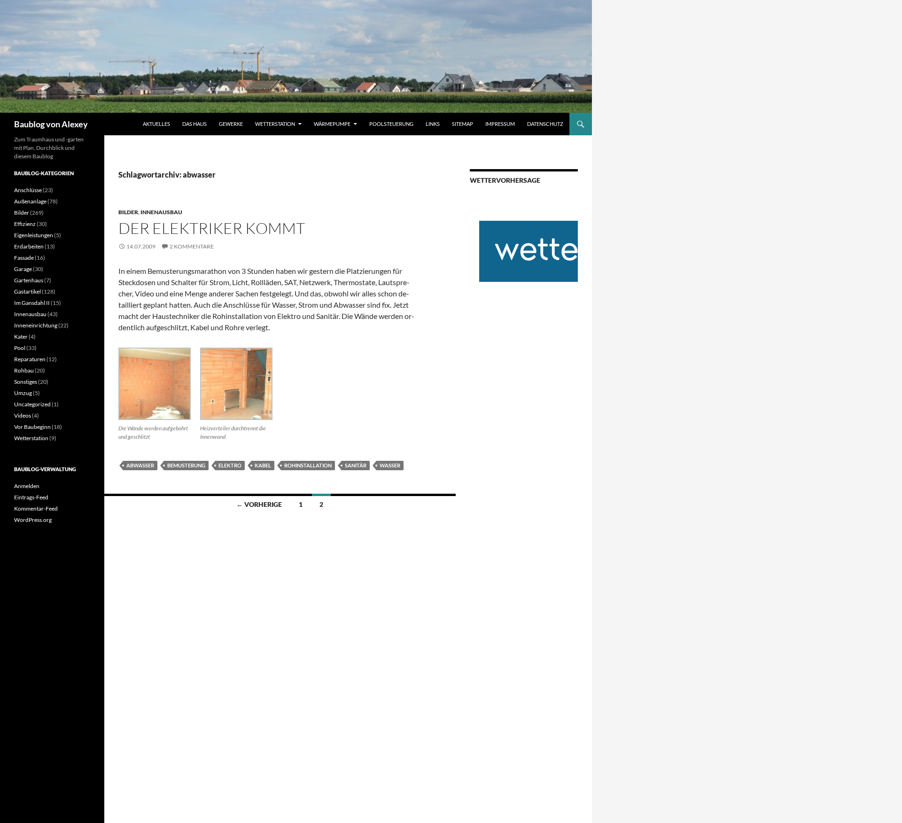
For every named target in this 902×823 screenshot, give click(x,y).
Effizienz (25, 223)
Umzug (23, 392)
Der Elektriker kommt (211, 228)
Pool (19, 347)
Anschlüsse (28, 190)
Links (433, 124)
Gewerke (231, 124)
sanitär (355, 465)
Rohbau (24, 370)
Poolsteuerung (391, 124)
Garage (23, 268)
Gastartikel (27, 291)
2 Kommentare (192, 246)
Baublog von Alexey (51, 124)
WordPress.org (33, 519)
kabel (263, 465)
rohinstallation (308, 465)
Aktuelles (156, 124)
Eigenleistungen (33, 235)
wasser (390, 465)
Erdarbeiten (29, 246)
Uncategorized (32, 404)
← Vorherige (259, 504)
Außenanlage (30, 201)
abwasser (140, 465)
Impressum (500, 124)
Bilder (128, 212)
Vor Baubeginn (32, 426)
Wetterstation (275, 124)
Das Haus (194, 124)
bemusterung (186, 465)
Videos (22, 415)
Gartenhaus (28, 280)
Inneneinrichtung (35, 325)
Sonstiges (25, 381)
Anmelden (26, 485)
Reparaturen (30, 359)
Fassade (24, 257)
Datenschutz (545, 124)
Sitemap (462, 124)
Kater (21, 336)
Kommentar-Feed (36, 508)
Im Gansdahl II (32, 302)
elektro (229, 465)
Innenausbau (161, 212)
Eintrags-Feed (31, 497)
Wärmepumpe (332, 124)
